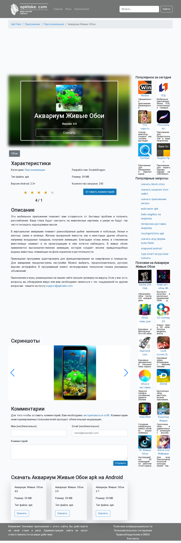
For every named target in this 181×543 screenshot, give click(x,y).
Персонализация (35, 169)
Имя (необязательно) (24, 426)
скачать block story (153, 184)
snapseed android (151, 248)
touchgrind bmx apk (152, 233)
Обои (14, 153)
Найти (166, 9)
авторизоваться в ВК (96, 415)
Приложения (81, 9)
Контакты (133, 538)
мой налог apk (149, 208)
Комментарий (19, 441)
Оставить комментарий (100, 191)
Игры (68, 9)
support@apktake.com (59, 285)
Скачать (69, 132)
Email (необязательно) (85, 426)
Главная (58, 9)
